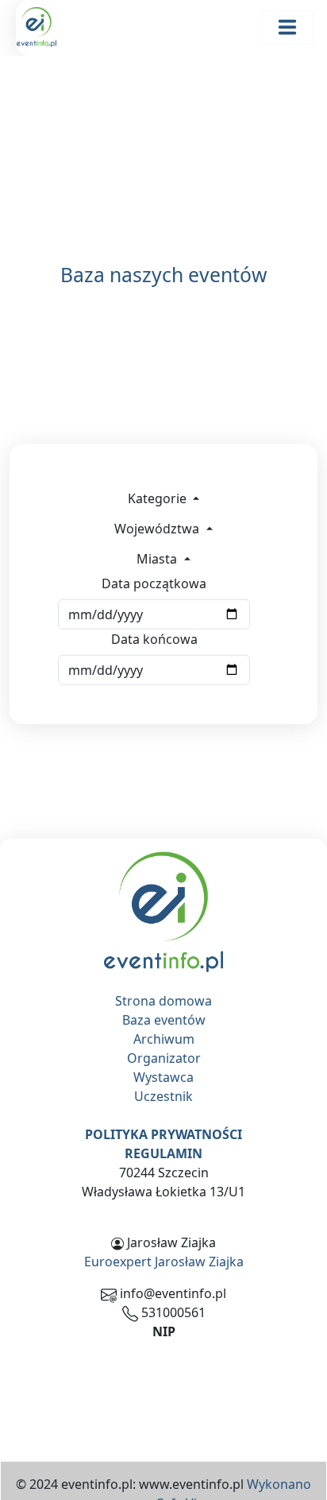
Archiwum (163, 1039)
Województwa (158, 528)
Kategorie (159, 498)
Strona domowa (163, 1001)
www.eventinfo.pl (191, 1484)
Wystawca (163, 1077)
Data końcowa (154, 639)
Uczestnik (163, 1096)
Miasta (158, 559)
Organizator (164, 1058)
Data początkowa (154, 583)
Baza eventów (164, 1020)
